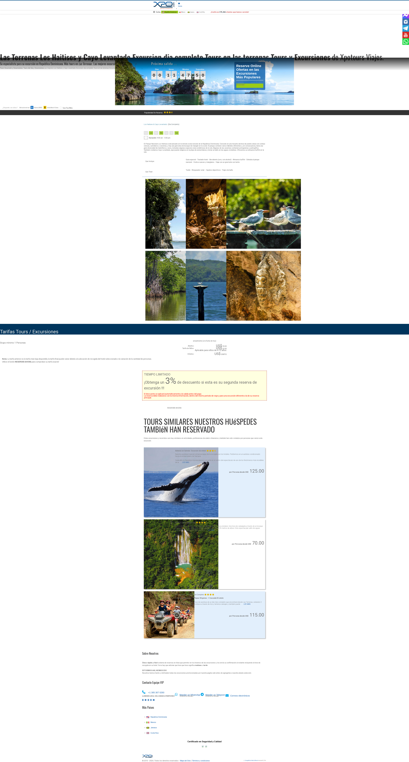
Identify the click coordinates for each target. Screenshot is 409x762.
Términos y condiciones (201, 761)
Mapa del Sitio (185, 761)
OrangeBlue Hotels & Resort (251, 760)
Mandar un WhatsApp (190, 695)
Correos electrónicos (240, 696)
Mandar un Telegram (215, 695)
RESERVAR (240, 85)
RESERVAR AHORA (174, 408)
